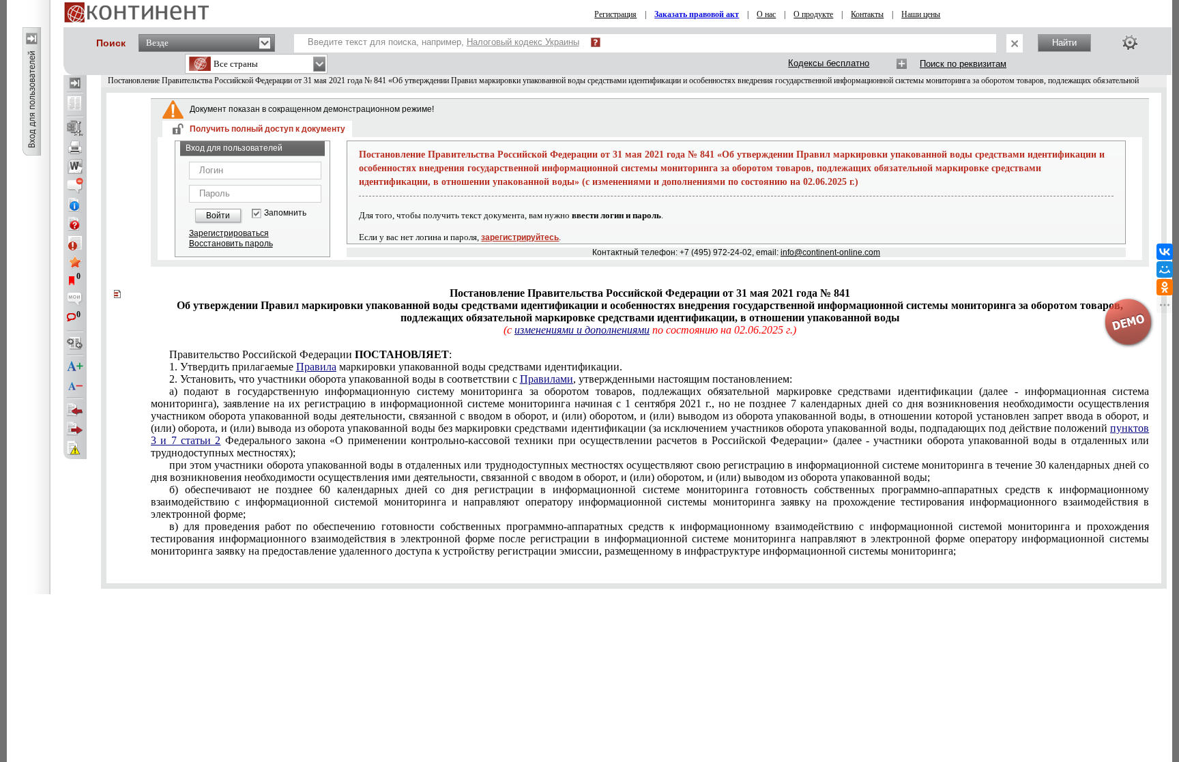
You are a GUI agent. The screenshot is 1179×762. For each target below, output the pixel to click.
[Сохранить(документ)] (75, 128)
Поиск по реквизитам (963, 64)
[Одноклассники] (1164, 287)
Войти (218, 215)
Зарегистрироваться (229, 233)
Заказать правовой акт (696, 14)
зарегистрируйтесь (520, 237)
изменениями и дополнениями (582, 330)
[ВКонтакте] (1164, 252)
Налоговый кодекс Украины (523, 42)
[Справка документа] (75, 224)
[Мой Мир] (1164, 269)
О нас (766, 14)
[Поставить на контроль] (75, 243)
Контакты (867, 14)
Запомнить (285, 213)
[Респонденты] (75, 429)
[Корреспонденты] (75, 410)
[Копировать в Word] (75, 166)
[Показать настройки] (1130, 42)
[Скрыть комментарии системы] (75, 185)
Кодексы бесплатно (828, 63)
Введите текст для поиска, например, (443, 42)
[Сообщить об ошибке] (75, 448)
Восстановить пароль (231, 243)
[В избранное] (75, 262)
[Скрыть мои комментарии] (75, 300)
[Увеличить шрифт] (75, 367)
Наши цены (920, 14)
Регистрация (615, 14)
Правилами (546, 379)
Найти (1064, 43)
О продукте (813, 14)
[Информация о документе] (75, 204)
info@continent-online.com (830, 252)
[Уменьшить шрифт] (75, 386)
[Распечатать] (75, 147)
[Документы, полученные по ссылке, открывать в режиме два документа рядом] (75, 104)
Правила (316, 366)
